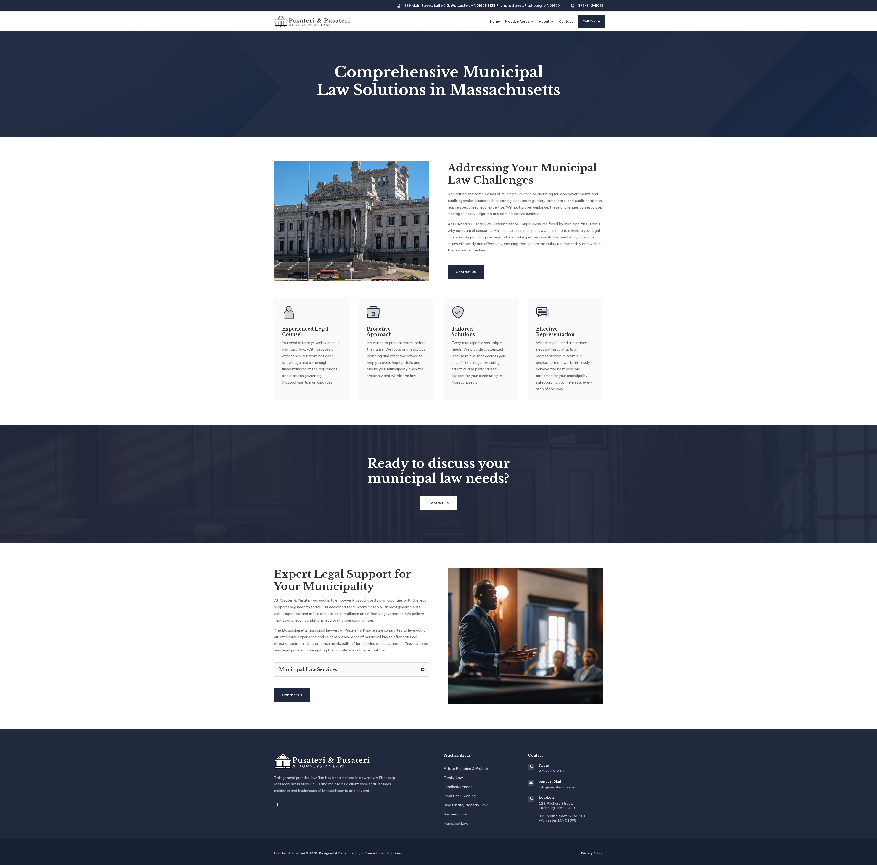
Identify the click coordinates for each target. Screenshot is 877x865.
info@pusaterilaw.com (557, 787)
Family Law (453, 777)
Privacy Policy (592, 853)
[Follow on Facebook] (277, 804)
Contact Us (466, 272)
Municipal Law (456, 823)
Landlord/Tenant (458, 786)
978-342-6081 (590, 5)
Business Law (455, 814)
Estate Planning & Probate (466, 768)
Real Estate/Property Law (466, 805)
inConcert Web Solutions (382, 853)
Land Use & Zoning (460, 796)
